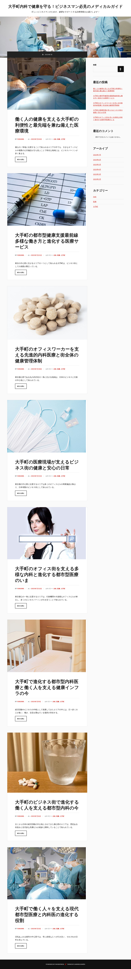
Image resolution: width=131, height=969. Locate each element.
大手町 (63, 139)
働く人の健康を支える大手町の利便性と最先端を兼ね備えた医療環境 (47, 125)
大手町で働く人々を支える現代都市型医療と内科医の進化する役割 (47, 914)
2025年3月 (97, 174)
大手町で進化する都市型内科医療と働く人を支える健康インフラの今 (47, 687)
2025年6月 (97, 160)
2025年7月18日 (36, 369)
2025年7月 (97, 155)
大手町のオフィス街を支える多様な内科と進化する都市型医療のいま (47, 574)
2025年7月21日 (36, 255)
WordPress (59, 964)
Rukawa (21, 139)
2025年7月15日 (36, 476)
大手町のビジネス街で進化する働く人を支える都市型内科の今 (47, 805)
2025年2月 (97, 179)
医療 (58, 139)
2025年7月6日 (36, 816)
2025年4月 (97, 169)
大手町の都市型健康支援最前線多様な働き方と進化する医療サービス (47, 241)
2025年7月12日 (36, 588)
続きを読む (20, 159)
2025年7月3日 (36, 928)
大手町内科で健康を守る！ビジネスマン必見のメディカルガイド (65, 6)
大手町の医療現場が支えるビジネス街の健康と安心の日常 (47, 464)
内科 (55, 139)
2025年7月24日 (36, 139)
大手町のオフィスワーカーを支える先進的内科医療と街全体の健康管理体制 (47, 355)
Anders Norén (79, 964)
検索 (94, 65)
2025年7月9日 (36, 701)
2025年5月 (97, 164)
